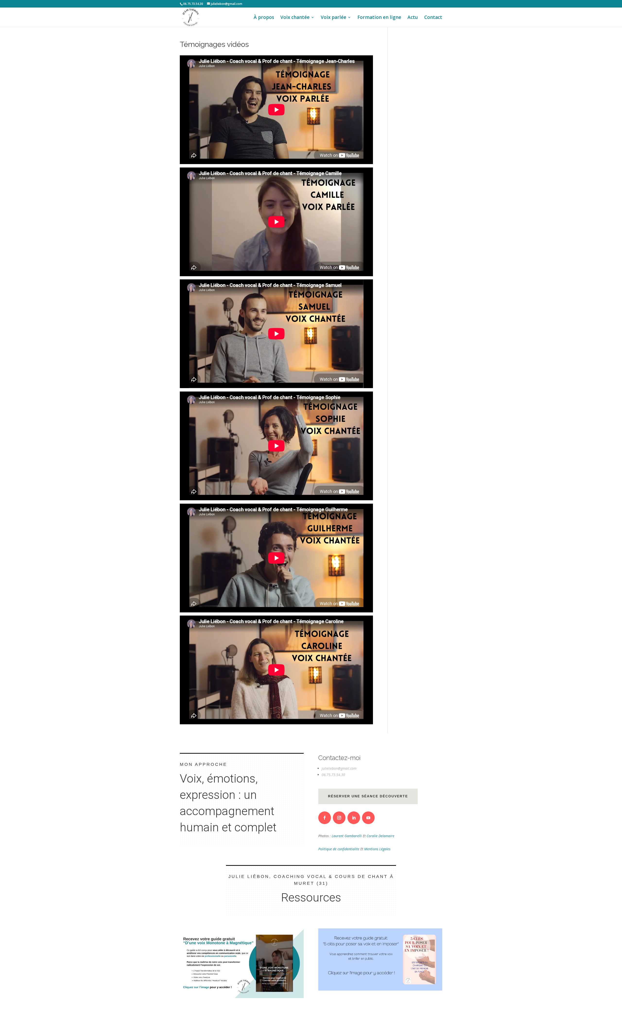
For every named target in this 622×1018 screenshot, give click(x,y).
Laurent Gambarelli (347, 836)
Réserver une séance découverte (368, 796)
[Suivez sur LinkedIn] (353, 817)
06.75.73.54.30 (333, 774)
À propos (264, 18)
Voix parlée (333, 18)
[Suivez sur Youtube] (368, 817)
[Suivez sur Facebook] (324, 817)
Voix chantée (295, 18)
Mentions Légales (377, 849)
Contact (433, 18)
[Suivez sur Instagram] (339, 817)
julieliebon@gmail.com (339, 768)
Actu (412, 18)
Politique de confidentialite (339, 849)
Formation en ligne (379, 18)
